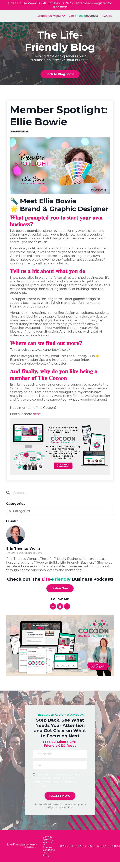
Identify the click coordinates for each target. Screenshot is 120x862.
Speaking (48, 839)
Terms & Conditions (49, 848)
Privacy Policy (47, 854)
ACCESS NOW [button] (60, 795)
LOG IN (107, 16)
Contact (47, 837)
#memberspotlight (19, 132)
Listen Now (60, 588)
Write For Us (48, 843)
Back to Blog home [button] (60, 74)
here (36, 414)
